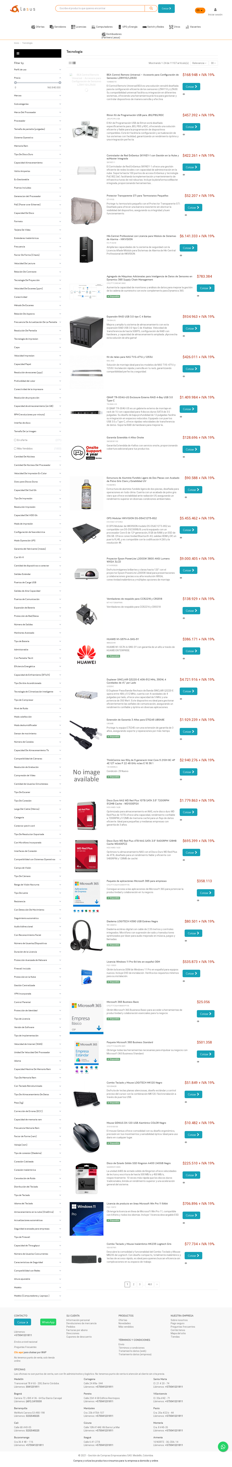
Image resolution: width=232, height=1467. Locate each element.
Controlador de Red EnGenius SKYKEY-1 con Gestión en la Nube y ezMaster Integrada (143, 157)
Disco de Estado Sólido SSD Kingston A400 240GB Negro (139, 1163)
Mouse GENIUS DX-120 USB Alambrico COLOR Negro (136, 1123)
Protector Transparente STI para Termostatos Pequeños (137, 195)
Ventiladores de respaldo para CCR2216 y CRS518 (134, 599)
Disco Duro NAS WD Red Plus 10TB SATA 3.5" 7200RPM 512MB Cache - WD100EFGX (138, 802)
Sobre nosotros (179, 1320)
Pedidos (70, 1326)
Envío (121, 1344)
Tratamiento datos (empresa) (135, 1354)
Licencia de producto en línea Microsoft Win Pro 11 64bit (137, 1203)
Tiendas (175, 1336)
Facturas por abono (77, 1330)
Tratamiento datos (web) (132, 1351)
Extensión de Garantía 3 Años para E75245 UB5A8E (135, 719)
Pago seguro (177, 1323)
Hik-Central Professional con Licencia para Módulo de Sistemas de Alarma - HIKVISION (141, 237)
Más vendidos (126, 1326)
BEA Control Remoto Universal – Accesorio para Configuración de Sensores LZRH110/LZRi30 (143, 76)
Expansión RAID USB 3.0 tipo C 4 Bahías (129, 316)
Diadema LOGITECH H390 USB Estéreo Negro (132, 921)
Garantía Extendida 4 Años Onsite (125, 437)
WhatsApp (48, 1322)
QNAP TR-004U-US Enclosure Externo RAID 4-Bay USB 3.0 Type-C (140, 398)
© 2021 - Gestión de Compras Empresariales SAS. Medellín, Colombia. (116, 1455)
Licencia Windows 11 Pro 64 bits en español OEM (133, 961)
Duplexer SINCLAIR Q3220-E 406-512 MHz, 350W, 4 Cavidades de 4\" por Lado (136, 681)
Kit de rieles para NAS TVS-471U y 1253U (130, 357)
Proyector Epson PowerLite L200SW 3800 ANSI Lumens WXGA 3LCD (138, 560)
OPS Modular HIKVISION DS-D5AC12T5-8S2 (132, 518)
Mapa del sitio (178, 1333)
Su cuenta (73, 1315)
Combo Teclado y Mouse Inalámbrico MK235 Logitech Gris (139, 1244)
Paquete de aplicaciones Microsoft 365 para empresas (137, 881)
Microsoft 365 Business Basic (123, 1002)
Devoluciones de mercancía (81, 1323)
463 (150, 1284)
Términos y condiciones (132, 1347)
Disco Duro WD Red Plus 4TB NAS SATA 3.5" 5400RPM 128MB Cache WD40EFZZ (141, 842)
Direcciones (72, 1333)
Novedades (125, 1323)
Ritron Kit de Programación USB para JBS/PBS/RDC (135, 115)
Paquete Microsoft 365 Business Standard (130, 1042)
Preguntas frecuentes (183, 1326)
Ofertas (123, 1320)
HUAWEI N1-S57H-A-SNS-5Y (123, 639)
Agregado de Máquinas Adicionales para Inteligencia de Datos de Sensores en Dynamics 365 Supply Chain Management (149, 278)
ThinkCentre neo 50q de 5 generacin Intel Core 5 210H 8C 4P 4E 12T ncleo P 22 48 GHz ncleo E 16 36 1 (141, 761)
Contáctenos (178, 1330)
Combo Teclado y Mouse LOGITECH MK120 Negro (134, 1082)
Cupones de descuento (79, 1336)
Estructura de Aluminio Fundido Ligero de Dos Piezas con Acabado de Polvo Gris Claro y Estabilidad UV (143, 479)
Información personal (78, 1320)
